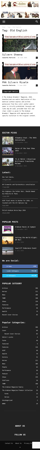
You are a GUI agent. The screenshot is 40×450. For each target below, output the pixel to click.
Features (5, 347)
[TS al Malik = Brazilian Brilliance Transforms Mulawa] (7, 162)
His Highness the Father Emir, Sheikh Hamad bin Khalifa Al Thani (18, 193)
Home (3, 27)
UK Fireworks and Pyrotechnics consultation (18, 184)
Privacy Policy (29, 443)
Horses (4, 360)
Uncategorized (7, 400)
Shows (4, 377)
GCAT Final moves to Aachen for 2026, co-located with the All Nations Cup (17, 202)
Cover (4, 330)
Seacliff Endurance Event (25, 248)
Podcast (5, 374)
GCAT (3, 350)
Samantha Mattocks (8, 57)
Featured (5, 344)
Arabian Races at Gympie (25, 227)
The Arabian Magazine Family (12, 387)
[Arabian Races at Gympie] (7, 230)
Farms (4, 340)
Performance (6, 370)
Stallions (5, 380)
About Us (18, 443)
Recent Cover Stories (12, 334)
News (3, 364)
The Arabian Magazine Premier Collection (17, 390)
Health (4, 354)
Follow (34, 271)
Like (34, 266)
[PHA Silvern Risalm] (20, 71)
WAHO (3, 403)
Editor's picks (7, 337)
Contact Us (9, 443)
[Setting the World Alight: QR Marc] (7, 240)
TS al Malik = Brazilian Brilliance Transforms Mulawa (25, 161)
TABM (3, 383)
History (5, 357)
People (4, 367)
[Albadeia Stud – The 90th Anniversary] (7, 140)
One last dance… (8, 177)
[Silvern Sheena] (20, 43)
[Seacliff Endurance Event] (7, 251)
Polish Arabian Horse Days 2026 (14, 210)
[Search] (37, 22)
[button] (3, 22)
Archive (5, 327)
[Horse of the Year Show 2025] (7, 151)
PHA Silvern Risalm (15, 82)
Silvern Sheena (12, 54)
